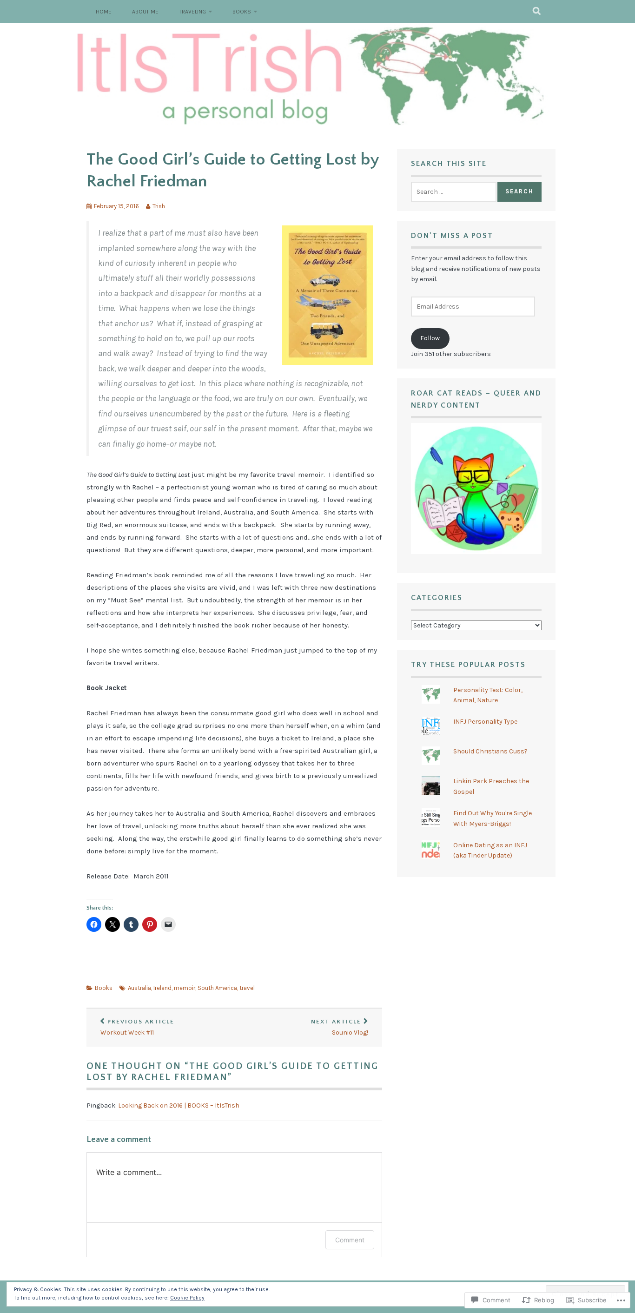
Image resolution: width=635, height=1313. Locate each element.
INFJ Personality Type (485, 722)
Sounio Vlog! (339, 1027)
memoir (184, 987)
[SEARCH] (537, 11)
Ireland (162, 987)
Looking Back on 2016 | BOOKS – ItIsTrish (178, 1105)
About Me (145, 11)
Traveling (192, 11)
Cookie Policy (187, 1297)
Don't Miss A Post (452, 235)
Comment (349, 1240)
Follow (430, 338)
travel (247, 987)
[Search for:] (453, 192)
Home (104, 11)
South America (217, 987)
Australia (139, 987)
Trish (158, 206)
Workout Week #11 (137, 1027)
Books (241, 11)
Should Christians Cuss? (490, 751)
